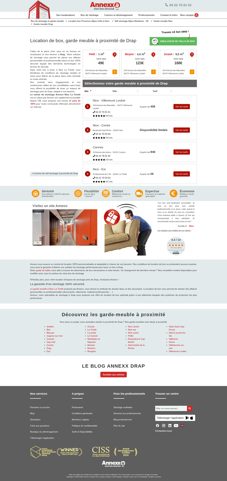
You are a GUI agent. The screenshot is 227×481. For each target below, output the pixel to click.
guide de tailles (43, 270)
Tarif (155, 91)
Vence (172, 342)
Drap (49, 348)
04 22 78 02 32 (102, 156)
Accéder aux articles (113, 374)
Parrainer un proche (40, 407)
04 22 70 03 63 (102, 134)
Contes (50, 345)
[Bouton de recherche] (189, 408)
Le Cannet (92, 336)
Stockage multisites (123, 407)
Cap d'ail (51, 342)
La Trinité (92, 329)
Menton (91, 345)
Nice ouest (133, 332)
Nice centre (133, 326)
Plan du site (119, 425)
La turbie (91, 332)
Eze (48, 351)
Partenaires (77, 407)
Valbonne (173, 339)
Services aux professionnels (127, 413)
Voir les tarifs (181, 106)
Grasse (91, 326)
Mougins (91, 351)
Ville (114, 91)
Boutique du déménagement (44, 431)
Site (86, 91)
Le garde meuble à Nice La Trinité (46, 289)
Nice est (132, 329)
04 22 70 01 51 (102, 112)
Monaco (91, 348)
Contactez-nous (163, 431)
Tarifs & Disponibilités (82, 431)
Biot (48, 329)
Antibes (50, 326)
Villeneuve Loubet (177, 351)
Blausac (50, 332)
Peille (130, 336)
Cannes (50, 339)
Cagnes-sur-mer (55, 336)
